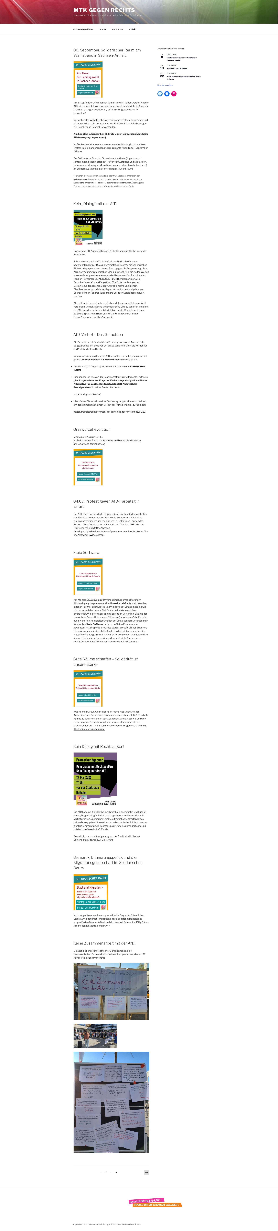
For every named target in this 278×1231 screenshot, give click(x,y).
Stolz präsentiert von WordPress (126, 1224)
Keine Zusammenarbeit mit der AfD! (104, 943)
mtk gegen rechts (104, 10)
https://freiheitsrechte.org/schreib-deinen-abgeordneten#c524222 (110, 411)
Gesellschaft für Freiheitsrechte (120, 377)
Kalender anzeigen (165, 85)
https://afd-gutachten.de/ (87, 394)
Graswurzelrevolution (91, 429)
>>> (108, 925)
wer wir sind (117, 29)
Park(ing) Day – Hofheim (177, 68)
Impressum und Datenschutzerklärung (90, 1224)
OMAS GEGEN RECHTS (107, 279)
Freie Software (86, 552)
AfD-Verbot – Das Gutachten (98, 334)
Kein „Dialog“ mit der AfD (95, 203)
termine (102, 29)
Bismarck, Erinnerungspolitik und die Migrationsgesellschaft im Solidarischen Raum (108, 862)
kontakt (132, 29)
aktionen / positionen (83, 29)
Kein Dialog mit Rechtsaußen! (98, 746)
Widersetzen (97, 535)
